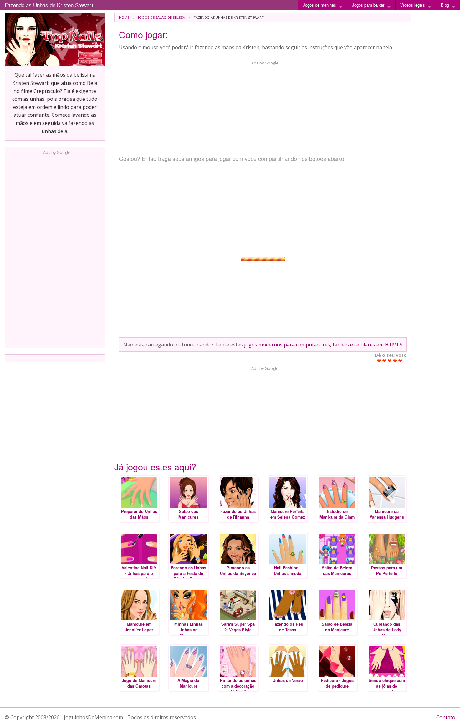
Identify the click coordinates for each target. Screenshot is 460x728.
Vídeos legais (412, 5)
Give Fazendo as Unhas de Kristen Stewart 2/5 (384, 360)
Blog (445, 5)
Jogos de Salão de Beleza (161, 17)
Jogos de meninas (319, 5)
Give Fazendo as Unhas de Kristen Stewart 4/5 (395, 360)
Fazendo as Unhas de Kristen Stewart (49, 5)
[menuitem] (124, 17)
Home (124, 17)
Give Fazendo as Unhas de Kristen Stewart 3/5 (389, 360)
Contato (445, 717)
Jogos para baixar (368, 5)
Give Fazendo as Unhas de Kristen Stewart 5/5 (400, 360)
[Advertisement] (55, 249)
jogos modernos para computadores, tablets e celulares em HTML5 (323, 344)
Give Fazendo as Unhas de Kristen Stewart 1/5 (379, 360)
